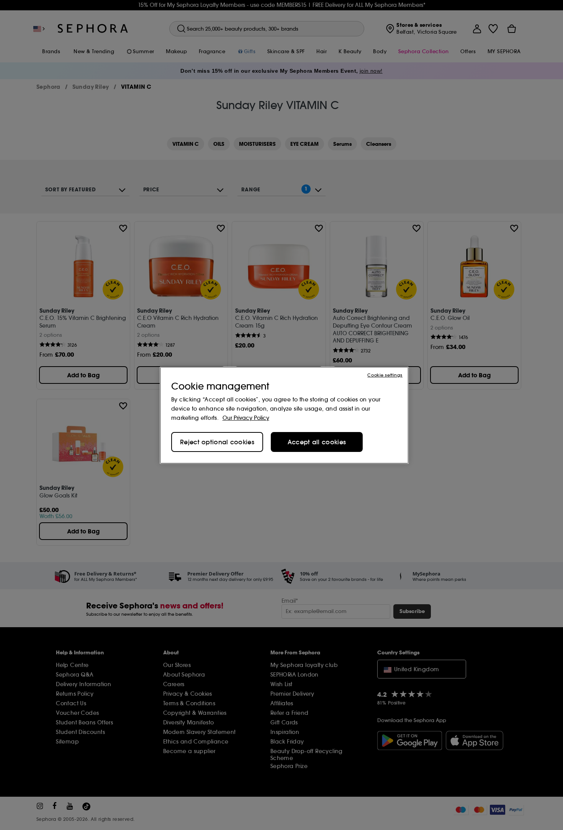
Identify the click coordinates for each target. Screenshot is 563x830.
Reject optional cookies (217, 442)
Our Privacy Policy (246, 417)
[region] (284, 415)
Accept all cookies (317, 442)
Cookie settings (385, 375)
